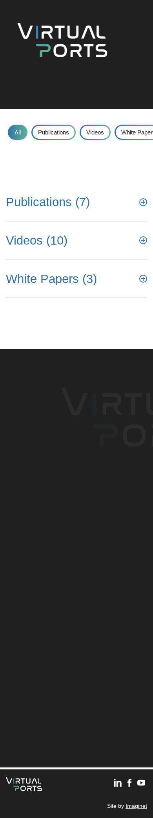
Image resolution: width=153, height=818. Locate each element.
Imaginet (136, 806)
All (18, 132)
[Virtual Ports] (62, 39)
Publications (53, 132)
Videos (95, 132)
